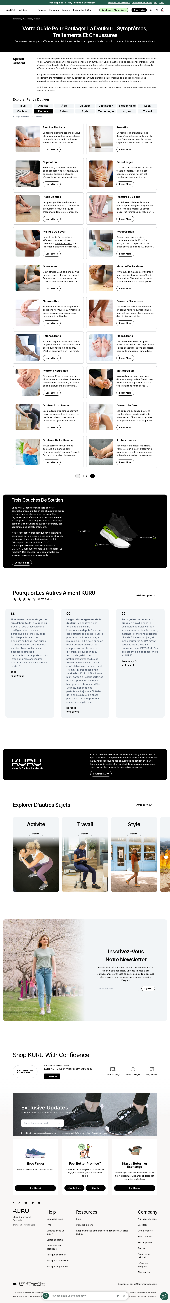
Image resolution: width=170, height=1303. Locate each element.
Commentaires (145, 1230)
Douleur (43, 111)
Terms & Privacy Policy (36, 1285)
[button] (151, 10)
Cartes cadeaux (55, 1239)
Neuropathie (51, 301)
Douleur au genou (128, 405)
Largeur (127, 111)
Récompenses (145, 1242)
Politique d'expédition (58, 1260)
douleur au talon (63, 243)
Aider (161, 3)
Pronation (122, 127)
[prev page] (77, 476)
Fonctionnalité (127, 105)
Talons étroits (52, 336)
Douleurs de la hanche (58, 440)
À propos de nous (147, 1219)
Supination (50, 162)
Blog (78, 1219)
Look (147, 105)
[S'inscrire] (59, 1123)
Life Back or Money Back (114, 10)
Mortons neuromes (55, 370)
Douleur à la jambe (56, 405)
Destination (106, 105)
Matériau (22, 111)
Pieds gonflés (52, 196)
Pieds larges (124, 162)
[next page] (92, 476)
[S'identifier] (157, 10)
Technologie (106, 111)
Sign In (95, 1188)
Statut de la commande (119, 3)
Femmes (41, 10)
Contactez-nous (55, 1219)
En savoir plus (23, 562)
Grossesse (50, 266)
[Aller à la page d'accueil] (21, 1211)
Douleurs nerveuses (129, 301)
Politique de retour (56, 1254)
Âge (64, 105)
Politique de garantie (57, 1266)
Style (85, 111)
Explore (66, 10)
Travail (147, 111)
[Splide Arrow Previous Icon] (6, 857)
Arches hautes (126, 440)
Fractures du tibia (128, 196)
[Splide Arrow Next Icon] (166, 857)
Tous (22, 105)
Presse (141, 1248)
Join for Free (74, 1188)
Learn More (53, 149)
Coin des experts (85, 1224)
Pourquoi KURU (101, 773)
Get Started (35, 1188)
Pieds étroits (124, 336)
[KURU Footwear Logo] (17, 10)
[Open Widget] (164, 1296)
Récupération (125, 231)
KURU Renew (145, 1236)
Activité (43, 105)
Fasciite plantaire (54, 127)
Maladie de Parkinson (130, 266)
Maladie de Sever (54, 231)
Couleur (85, 105)
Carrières (142, 1224)
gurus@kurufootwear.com (143, 1284)
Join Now (52, 1076)
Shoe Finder (139, 10)
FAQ (155, 3)
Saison (64, 111)
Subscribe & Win (82, 10)
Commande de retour (142, 3)
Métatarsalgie (125, 370)
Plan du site (144, 1272)
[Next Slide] (6, 2)
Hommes (54, 10)
